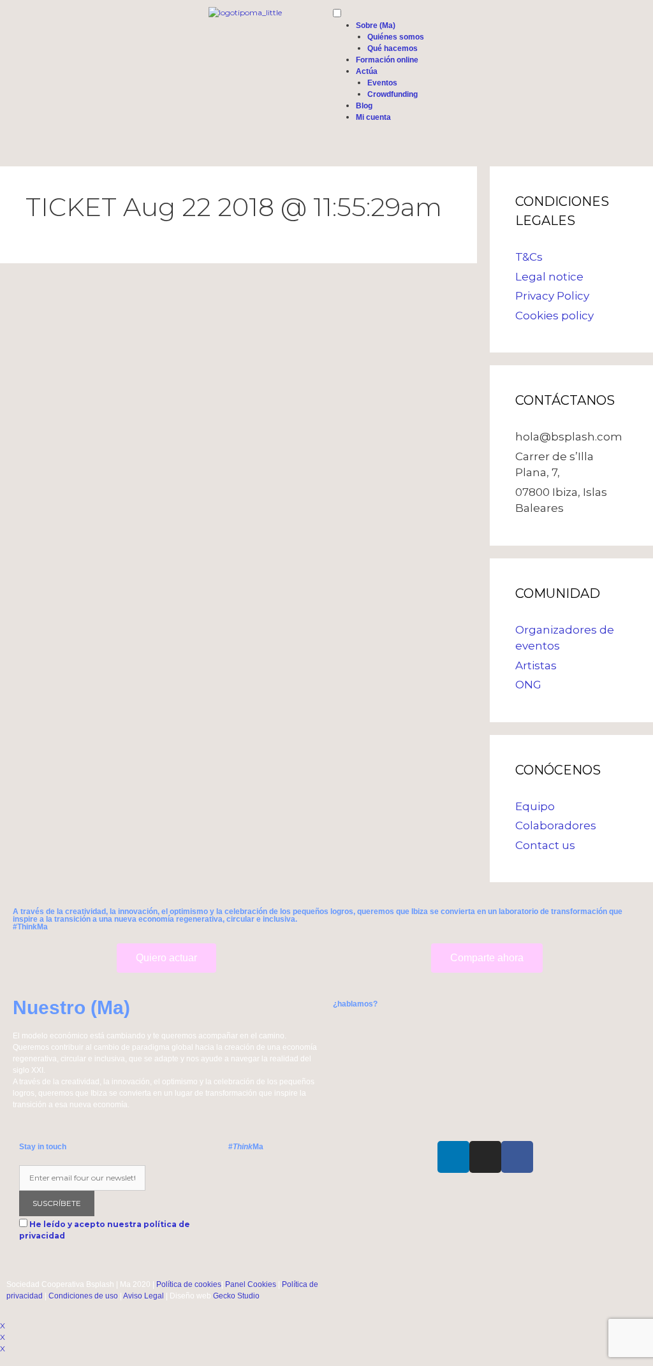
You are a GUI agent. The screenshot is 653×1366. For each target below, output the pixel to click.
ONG (528, 684)
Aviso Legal (143, 1295)
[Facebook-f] (517, 1157)
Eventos (382, 82)
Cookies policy (554, 315)
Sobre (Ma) (375, 25)
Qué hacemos (392, 48)
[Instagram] (485, 1157)
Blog (364, 105)
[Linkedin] (453, 1157)
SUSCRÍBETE (57, 1203)
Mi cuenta (373, 117)
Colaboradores (555, 825)
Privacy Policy (552, 295)
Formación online (387, 59)
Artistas (536, 665)
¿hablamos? (355, 1003)
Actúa (367, 71)
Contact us (545, 845)
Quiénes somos (395, 37)
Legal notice (549, 276)
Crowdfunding (392, 94)
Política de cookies (188, 1284)
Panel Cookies (250, 1284)
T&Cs (529, 257)
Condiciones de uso (83, 1295)
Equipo (535, 806)
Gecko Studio (236, 1295)
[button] (166, 958)
